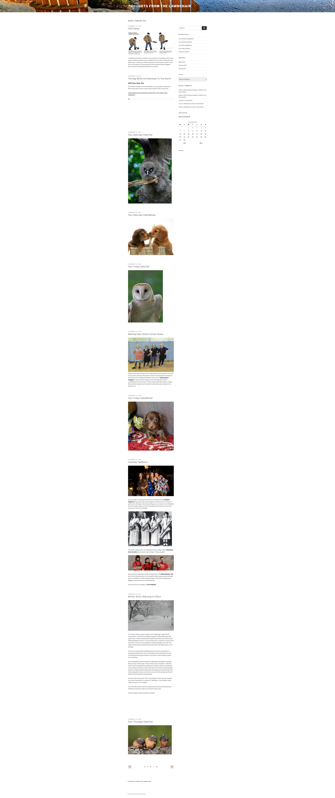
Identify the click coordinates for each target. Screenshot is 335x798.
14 (184, 134)
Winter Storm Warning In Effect (144, 596)
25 (201, 136)
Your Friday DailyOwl (138, 266)
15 (188, 134)
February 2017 (183, 65)
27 (180, 140)
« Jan (184, 143)
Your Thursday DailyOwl (140, 721)
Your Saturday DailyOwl (140, 134)
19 (205, 134)
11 (201, 130)
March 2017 (182, 62)
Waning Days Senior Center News (145, 334)
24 (197, 136)
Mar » (201, 143)
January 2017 (182, 68)
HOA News (133, 28)
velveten (181, 100)
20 (180, 136)
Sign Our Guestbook (184, 116)
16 (192, 134)
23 (192, 136)
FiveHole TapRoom (138, 462)
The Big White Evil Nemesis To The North (149, 78)
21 (184, 136)
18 (201, 134)
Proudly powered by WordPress (137, 794)
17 (197, 134)
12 (205, 130)
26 (205, 136)
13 (180, 134)
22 (188, 136)
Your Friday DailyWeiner (140, 398)
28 (184, 140)
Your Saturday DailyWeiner (142, 215)
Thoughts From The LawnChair (159, 6)
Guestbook (189, 100)
